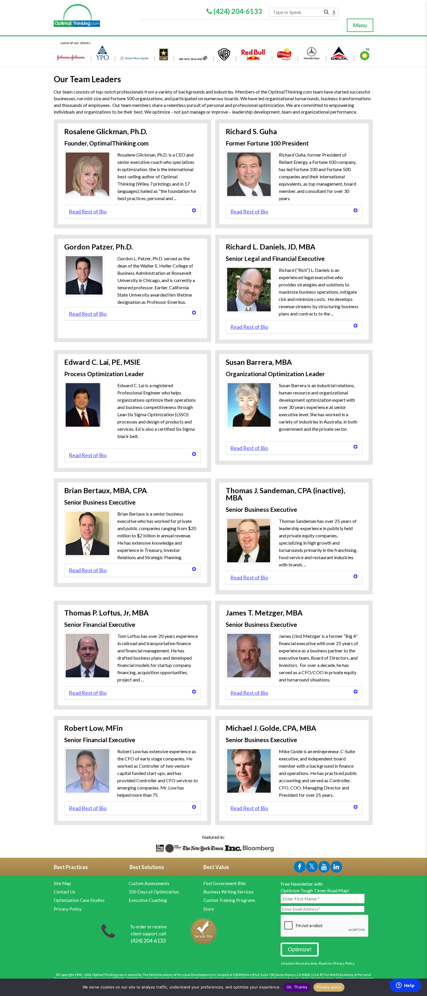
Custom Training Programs (229, 900)
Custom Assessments (149, 883)
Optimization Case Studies (79, 900)
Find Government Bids (224, 883)
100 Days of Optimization (154, 891)
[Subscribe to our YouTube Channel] (324, 868)
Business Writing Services (228, 891)
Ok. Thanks (297, 987)
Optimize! (299, 949)
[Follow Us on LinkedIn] (336, 868)
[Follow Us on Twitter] (312, 868)
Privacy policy (329, 987)
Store (208, 908)
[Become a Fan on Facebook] (300, 868)
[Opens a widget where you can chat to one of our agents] (405, 986)
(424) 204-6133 (237, 11)
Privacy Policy (68, 908)
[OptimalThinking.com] (94, 18)
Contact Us (64, 891)
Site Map (62, 883)
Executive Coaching (148, 900)
